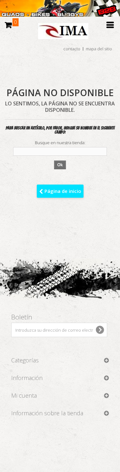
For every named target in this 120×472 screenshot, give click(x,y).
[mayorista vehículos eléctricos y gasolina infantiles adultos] (60, 8)
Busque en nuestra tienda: (60, 142)
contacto (71, 49)
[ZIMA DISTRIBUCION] (60, 34)
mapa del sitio (99, 49)
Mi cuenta (24, 395)
